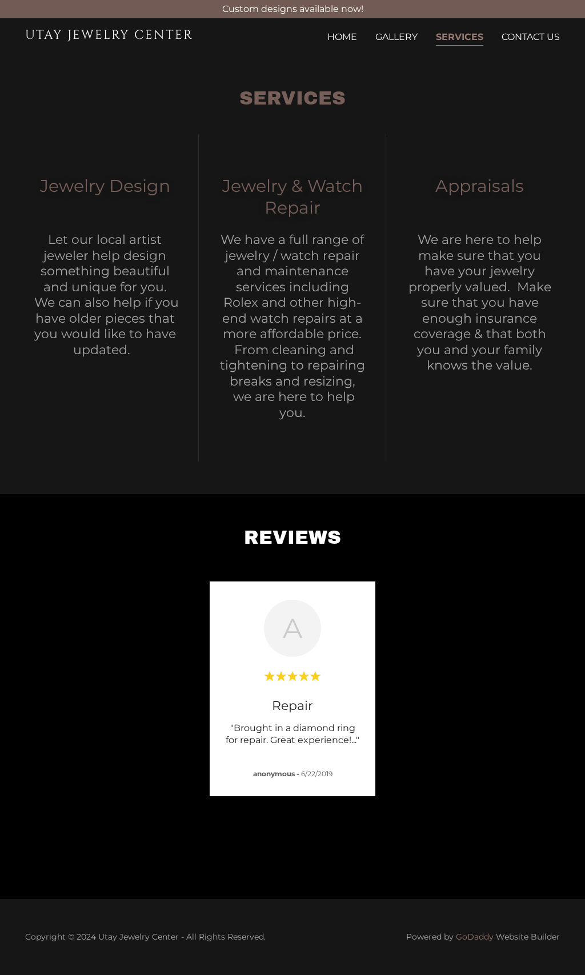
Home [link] (342, 36)
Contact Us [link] (531, 36)
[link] (119, 35)
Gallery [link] (396, 36)
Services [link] (459, 36)
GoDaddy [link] (475, 937)
